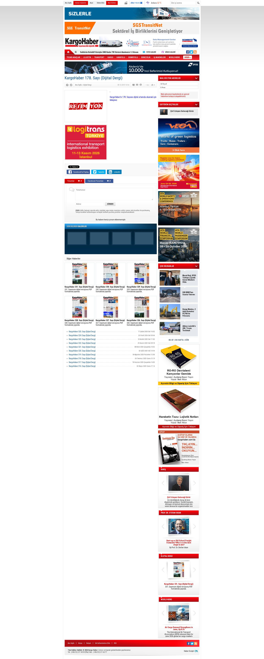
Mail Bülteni (112, 3)
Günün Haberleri (80, 3)
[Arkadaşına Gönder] (137, 85)
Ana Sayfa (68, 3)
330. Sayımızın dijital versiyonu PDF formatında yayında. (110, 289)
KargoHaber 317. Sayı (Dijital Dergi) (82, 362)
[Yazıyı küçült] (147, 85)
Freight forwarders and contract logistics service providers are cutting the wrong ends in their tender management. (178, 545)
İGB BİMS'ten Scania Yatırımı (188, 293)
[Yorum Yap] (133, 85)
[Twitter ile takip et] (191, 52)
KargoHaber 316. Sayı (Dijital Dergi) (82, 366)
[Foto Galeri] (150, 52)
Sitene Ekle (100, 3)
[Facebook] (67, 85)
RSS (115, 643)
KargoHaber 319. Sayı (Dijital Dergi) (82, 355)
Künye (80, 643)
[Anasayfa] (70, 52)
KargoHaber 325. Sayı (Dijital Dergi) (82, 331)
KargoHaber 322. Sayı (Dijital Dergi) (82, 343)
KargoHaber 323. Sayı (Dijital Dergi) (82, 339)
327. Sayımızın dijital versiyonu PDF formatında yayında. (110, 322)
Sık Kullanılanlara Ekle (102, 643)
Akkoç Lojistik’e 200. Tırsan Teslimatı (95, 52)
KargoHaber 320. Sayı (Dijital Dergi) (82, 351)
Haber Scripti (189, 651)
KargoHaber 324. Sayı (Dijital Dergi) (82, 335)
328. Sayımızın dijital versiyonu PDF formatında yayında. (79, 322)
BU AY (171, 340)
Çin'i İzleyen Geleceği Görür (182, 111)
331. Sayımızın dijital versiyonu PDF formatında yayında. (79, 289)
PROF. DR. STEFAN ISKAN (171, 513)
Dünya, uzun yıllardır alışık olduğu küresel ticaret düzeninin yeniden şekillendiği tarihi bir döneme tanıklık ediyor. (179, 501)
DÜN (187, 340)
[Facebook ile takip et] (187, 52)
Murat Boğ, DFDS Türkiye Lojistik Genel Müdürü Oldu (189, 278)
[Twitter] (71, 85)
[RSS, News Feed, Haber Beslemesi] (195, 52)
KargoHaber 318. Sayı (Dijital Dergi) (82, 358)
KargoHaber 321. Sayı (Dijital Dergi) (82, 347)
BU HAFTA (179, 340)
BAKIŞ (163, 469)
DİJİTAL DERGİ (167, 556)
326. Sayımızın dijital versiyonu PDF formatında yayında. (141, 322)
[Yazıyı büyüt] (153, 85)
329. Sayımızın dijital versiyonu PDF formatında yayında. (141, 289)
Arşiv (91, 3)
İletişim (88, 643)
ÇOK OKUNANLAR (167, 266)
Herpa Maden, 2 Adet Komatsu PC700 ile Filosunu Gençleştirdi (189, 312)
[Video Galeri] (168, 52)
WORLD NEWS (166, 599)
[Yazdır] (141, 85)
